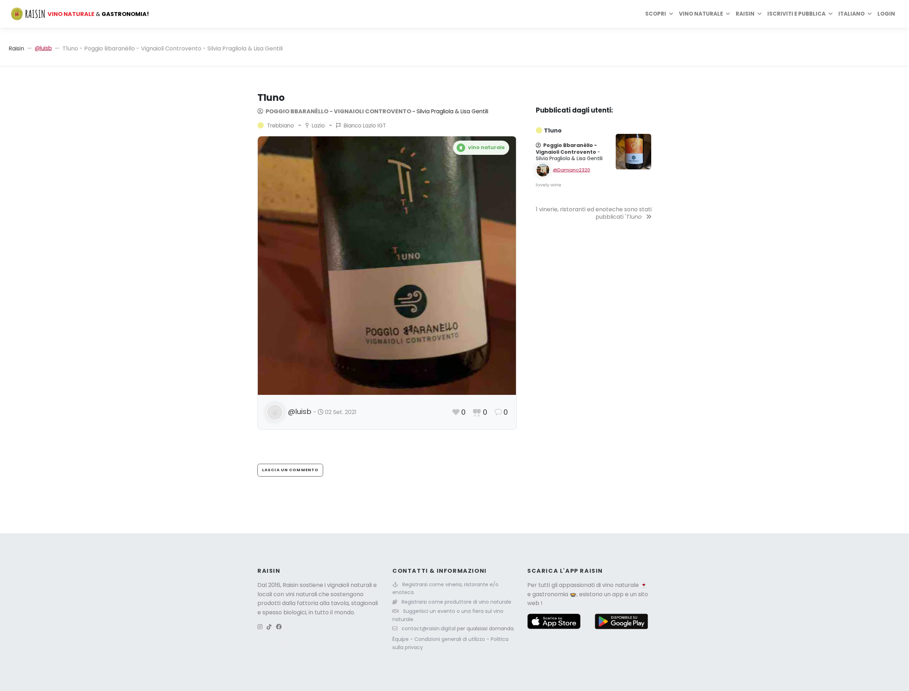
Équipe (401, 639)
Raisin (16, 48)
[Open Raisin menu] (759, 14)
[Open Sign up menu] (830, 14)
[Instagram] (259, 627)
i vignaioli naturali (348, 585)
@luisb (43, 48)
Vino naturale (701, 13)
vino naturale (620, 585)
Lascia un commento (290, 470)
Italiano (851, 13)
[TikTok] (269, 627)
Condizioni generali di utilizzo (450, 639)
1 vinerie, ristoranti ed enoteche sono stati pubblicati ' (594, 213)
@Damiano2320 (571, 170)
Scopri (655, 13)
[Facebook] (279, 627)
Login (886, 13)
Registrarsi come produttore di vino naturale (456, 601)
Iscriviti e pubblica (796, 13)
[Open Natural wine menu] (728, 14)
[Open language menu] (869, 14)
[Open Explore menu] (671, 14)
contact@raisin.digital (429, 628)
